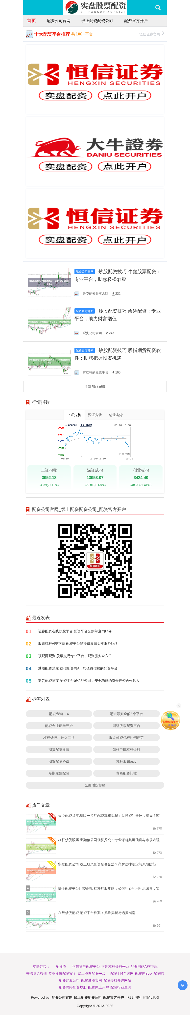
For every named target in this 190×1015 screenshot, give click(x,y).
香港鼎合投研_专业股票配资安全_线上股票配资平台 (65, 973)
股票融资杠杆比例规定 (126, 737)
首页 (31, 20)
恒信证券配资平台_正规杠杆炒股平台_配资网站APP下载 (115, 966)
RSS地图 (134, 997)
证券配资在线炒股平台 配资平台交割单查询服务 (75, 631)
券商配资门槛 (126, 773)
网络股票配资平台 (126, 725)
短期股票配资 (58, 773)
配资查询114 (59, 713)
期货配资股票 (58, 749)
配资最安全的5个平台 (126, 713)
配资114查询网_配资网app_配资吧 (137, 973)
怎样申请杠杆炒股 (126, 749)
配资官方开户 (136, 20)
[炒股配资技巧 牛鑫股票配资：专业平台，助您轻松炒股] (49, 282)
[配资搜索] (158, 7)
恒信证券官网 (149, 34)
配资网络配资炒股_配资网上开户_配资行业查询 (95, 987)
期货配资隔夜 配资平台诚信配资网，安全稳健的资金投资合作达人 (89, 680)
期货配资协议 (58, 761)
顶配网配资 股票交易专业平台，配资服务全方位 (75, 655)
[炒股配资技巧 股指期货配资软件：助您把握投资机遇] (49, 360)
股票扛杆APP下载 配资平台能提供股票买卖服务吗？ (78, 643)
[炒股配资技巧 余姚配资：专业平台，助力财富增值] (49, 321)
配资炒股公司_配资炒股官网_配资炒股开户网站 (95, 980)
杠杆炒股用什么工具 (58, 737)
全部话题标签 (95, 785)
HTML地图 (151, 997)
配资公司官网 (59, 20)
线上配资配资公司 (97, 20)
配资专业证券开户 (59, 725)
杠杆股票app (126, 761)
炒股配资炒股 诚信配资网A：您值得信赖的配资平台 (78, 668)
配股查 (61, 966)
